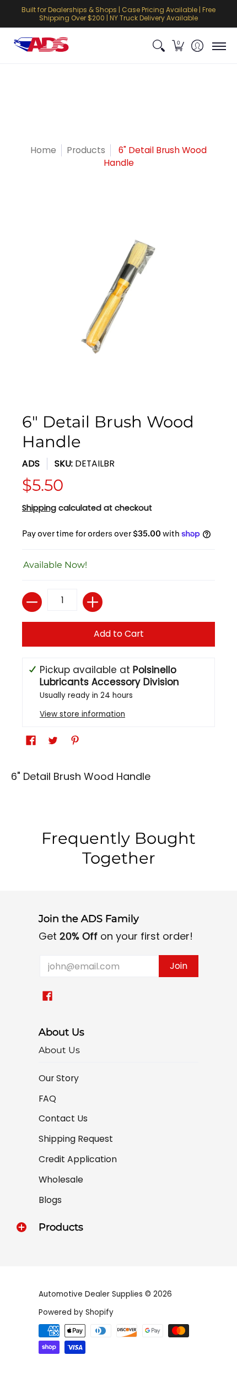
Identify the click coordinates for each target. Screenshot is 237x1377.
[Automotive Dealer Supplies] (41, 46)
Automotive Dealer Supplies (91, 1294)
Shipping (39, 507)
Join (178, 965)
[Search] (158, 46)
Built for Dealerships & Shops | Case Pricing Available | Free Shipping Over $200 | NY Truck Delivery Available (118, 14)
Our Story (59, 1078)
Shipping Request (76, 1138)
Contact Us (63, 1118)
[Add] (93, 602)
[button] (177, 46)
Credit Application (78, 1159)
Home (43, 150)
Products (86, 150)
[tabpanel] (118, 780)
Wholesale (61, 1179)
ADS (31, 463)
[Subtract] (32, 602)
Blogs (50, 1200)
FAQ (47, 1098)
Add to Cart (119, 633)
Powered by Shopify (76, 1312)
